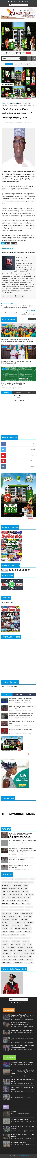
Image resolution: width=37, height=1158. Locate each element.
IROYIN (25, 879)
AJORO (26, 885)
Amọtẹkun (12, 888)
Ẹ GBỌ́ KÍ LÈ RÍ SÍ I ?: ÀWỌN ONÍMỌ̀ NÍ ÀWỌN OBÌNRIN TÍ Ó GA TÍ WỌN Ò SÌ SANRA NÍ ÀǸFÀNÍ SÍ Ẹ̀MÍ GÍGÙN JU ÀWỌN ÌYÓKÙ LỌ (22, 850)
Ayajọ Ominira (17, 894)
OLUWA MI (5, 950)
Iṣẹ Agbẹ (4, 928)
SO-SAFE (30, 959)
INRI (23, 922)
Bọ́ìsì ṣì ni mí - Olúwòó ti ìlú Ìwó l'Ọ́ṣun (22, 1030)
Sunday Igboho (7, 963)
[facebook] (9, 2)
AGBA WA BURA (17, 885)
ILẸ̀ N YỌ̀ (13, 1111)
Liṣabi (18, 944)
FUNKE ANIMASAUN (26, 913)
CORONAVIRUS (11, 900)
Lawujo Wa (26, 941)
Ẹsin (28, 904)
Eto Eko (13, 103)
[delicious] (28, 2)
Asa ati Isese (6, 891)
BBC (29, 897)
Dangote (20, 900)
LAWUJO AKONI (16, 941)
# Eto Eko (14, 243)
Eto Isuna (29, 907)
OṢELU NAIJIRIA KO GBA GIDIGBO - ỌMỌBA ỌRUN (22, 841)
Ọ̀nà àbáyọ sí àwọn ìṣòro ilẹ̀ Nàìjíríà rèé (22, 1062)
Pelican (4, 959)
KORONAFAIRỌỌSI (7, 938)
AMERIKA (4, 888)
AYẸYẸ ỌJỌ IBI (6, 897)
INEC (18, 922)
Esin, (25, 122)
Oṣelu (10, 882)
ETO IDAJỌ (20, 907)
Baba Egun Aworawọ (19, 897)
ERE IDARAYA (15, 904)
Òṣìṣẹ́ (16, 956)
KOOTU (23, 935)
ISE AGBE (27, 925)
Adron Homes (6, 885)
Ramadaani (12, 959)
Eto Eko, (29, 122)
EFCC (26, 900)
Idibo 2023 (27, 916)
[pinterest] (20, 2)
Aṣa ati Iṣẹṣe (16, 891)
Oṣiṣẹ (16, 882)
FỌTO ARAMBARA (7, 913)
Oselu (32, 953)
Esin (8, 103)
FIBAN (3, 910)
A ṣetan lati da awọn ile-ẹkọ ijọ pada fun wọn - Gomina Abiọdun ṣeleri (16, 362)
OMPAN (19, 950)
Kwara (4, 882)
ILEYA (27, 919)
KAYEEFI (32, 879)
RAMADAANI (21, 959)
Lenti (12, 944)
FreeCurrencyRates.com (8, 602)
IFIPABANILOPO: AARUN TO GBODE (20, 1095)
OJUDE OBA (28, 947)
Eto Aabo (4, 907)
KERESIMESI (27, 932)
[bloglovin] (22, 2)
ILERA (21, 919)
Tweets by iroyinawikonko (9, 686)
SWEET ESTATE (18, 963)
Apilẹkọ (10, 879)
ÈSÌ (30, 694)
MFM (24, 944)
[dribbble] (25, 2)
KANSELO (4, 932)
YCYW (26, 963)
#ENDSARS (23, 882)
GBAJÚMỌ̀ (18, 694)
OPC (25, 950)
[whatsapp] (22, 1002)
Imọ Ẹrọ (4, 922)
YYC (31, 963)
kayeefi (11, 932)
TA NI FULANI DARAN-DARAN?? (19, 1142)
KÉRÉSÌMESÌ (5, 935)
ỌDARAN (20, 947)
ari (26, 888)
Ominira (12, 950)
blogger (6, 392)
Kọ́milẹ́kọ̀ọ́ (14, 935)
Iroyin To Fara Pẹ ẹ (8, 319)
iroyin (14, 925)
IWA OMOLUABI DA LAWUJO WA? (19, 1119)
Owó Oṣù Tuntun (25, 956)
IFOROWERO (5, 919)
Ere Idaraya (5, 904)
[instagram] (14, 2)
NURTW (13, 947)
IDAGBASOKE (12, 916)
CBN (3, 900)
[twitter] (11, 2)
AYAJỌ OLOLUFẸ (6, 894)
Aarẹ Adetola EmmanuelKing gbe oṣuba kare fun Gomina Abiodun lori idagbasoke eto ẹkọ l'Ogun (17, 340)
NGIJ (3, 947)
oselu (26, 953)
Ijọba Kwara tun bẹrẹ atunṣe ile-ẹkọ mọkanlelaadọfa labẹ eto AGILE (13, 384)
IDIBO (20, 916)
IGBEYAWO (14, 919)
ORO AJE (31, 950)
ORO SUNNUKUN (6, 953)
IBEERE (4, 916)
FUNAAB (16, 913)
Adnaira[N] (24, 754)
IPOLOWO (30, 922)
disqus (18, 392)
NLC (8, 947)
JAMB (11, 928)
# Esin (8, 243)
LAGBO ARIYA (5, 941)
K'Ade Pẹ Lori (26, 928)
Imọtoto (12, 922)
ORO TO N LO (18, 953)
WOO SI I (32, 319)
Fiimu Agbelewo (18, 910)
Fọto (27, 910)
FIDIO (9, 910)
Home (3, 103)
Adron (4, 879)
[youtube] (17, 2)
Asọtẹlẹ (25, 891)
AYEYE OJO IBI (29, 894)
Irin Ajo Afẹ (5, 925)
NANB (29, 944)
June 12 (17, 928)
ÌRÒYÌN (6, 694)
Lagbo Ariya (25, 938)
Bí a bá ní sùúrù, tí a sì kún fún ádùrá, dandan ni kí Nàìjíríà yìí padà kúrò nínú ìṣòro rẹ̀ (22, 1072)
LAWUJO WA (5, 944)
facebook (30, 392)
